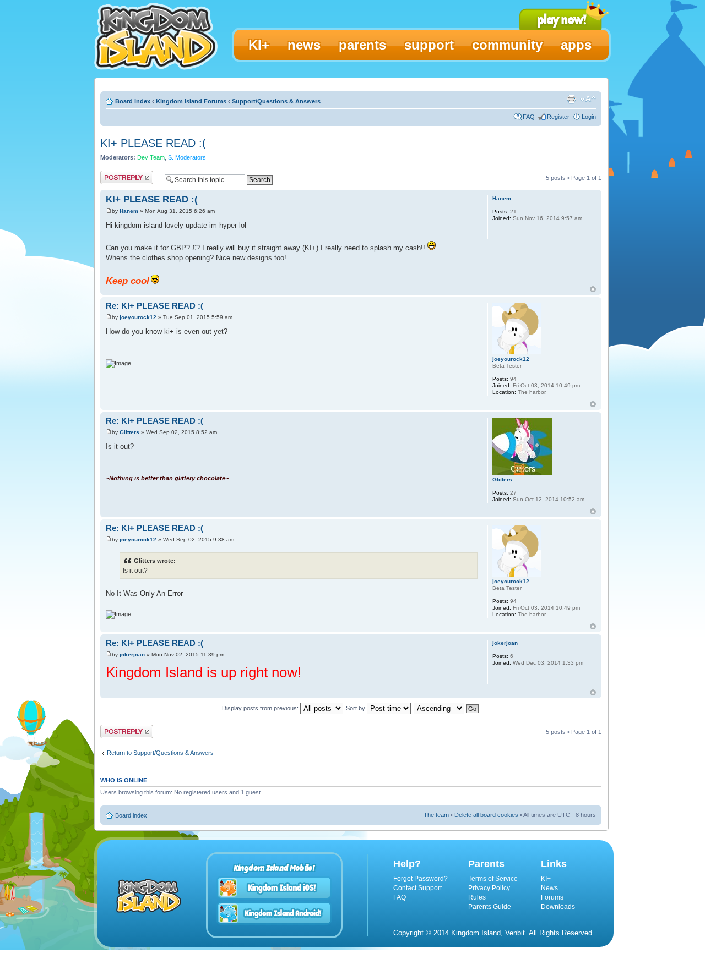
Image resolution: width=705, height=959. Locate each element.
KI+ (546, 879)
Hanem (129, 211)
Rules (477, 897)
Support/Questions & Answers (276, 101)
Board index (132, 101)
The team (436, 815)
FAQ (529, 116)
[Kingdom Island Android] (274, 913)
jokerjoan (132, 654)
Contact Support (417, 888)
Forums (552, 897)
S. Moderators (187, 157)
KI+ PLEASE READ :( (153, 143)
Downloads (558, 907)
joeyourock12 (138, 317)
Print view (571, 99)
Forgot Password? (420, 879)
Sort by (356, 708)
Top (593, 289)
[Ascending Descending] (447, 708)
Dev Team (151, 157)
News (549, 888)
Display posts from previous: (261, 708)
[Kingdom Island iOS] (274, 888)
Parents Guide (489, 907)
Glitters (129, 432)
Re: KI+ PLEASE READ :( (154, 305)
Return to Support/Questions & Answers (160, 752)
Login (589, 116)
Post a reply (116, 175)
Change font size (588, 99)
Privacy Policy (489, 888)
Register (558, 116)
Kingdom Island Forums (191, 101)
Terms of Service (493, 879)
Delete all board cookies (486, 815)
